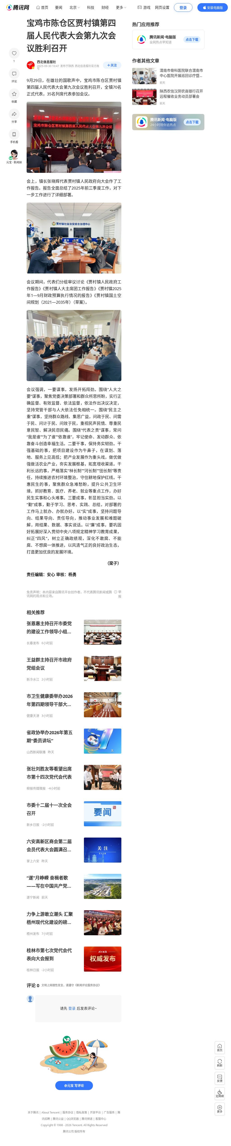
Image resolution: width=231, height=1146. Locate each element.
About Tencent (51, 1112)
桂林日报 (33, 970)
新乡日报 (33, 824)
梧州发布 (33, 933)
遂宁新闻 (33, 897)
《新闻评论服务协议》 (87, 985)
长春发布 (33, 643)
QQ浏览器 (73, 1119)
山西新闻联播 (36, 752)
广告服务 (109, 1112)
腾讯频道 (87, 1119)
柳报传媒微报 (36, 788)
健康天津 (33, 715)
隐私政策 (81, 1112)
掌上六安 (33, 861)
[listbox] (74, 791)
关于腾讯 (33, 1112)
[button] (192, 39)
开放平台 (95, 1112)
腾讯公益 (58, 1119)
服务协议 (67, 1112)
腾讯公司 (68, 1131)
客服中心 (100, 1119)
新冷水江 (33, 679)
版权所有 (79, 1131)
